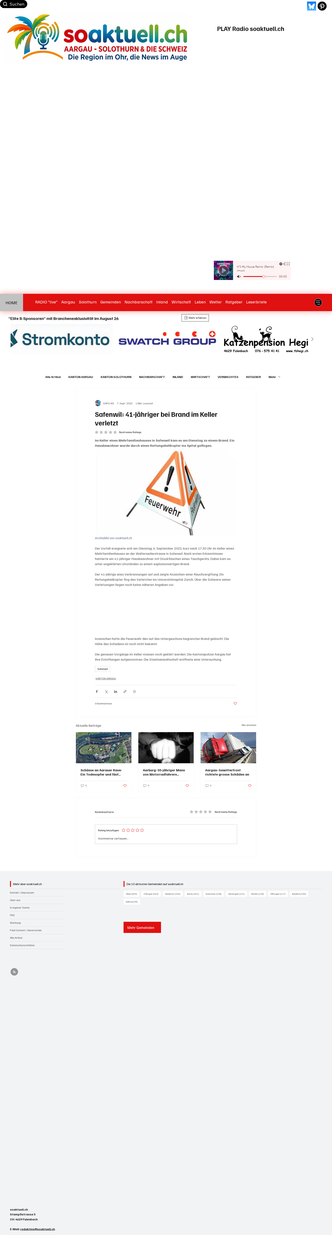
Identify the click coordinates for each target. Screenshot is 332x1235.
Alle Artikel (53, 377)
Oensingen (237, 893)
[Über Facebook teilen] (97, 691)
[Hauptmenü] (318, 302)
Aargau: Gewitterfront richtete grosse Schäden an (227, 772)
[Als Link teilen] (125, 691)
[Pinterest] (322, 6)
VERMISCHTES (228, 377)
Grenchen (215, 893)
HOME (11, 302)
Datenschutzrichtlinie (22, 945)
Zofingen (152, 893)
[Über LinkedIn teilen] (115, 691)
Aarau (194, 893)
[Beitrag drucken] (134, 691)
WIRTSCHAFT (200, 377)
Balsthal (300, 893)
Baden (258, 893)
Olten (132, 893)
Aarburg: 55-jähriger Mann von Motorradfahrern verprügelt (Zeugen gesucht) (165, 772)
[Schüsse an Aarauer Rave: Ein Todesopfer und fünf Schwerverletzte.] (103, 747)
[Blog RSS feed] (14, 972)
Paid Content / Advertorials (26, 930)
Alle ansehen (249, 725)
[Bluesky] (311, 6)
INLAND (178, 377)
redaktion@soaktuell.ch (37, 1229)
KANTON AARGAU (80, 377)
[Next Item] (312, 339)
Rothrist (133, 901)
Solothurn (174, 893)
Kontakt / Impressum (22, 892)
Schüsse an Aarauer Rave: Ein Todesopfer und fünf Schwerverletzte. (101, 772)
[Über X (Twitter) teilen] (106, 691)
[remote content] (166, 611)
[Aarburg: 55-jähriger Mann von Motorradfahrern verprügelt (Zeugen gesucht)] (166, 747)
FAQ (12, 915)
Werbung (15, 922)
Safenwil (102, 668)
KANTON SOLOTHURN (116, 377)
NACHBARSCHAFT (152, 377)
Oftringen (279, 893)
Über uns (15, 900)
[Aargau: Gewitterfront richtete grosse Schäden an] (228, 747)
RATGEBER (253, 377)
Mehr (272, 377)
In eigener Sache (20, 907)
